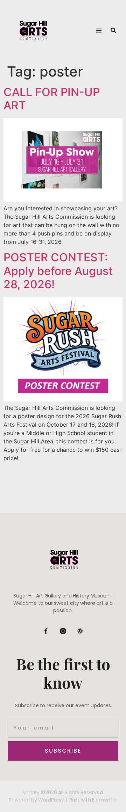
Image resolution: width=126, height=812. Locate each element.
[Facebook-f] (46, 631)
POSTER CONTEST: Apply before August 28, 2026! (58, 271)
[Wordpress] (80, 631)
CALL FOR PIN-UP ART (52, 98)
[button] (98, 30)
